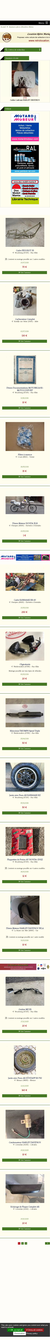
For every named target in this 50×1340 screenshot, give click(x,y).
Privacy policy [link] (32, 1333)
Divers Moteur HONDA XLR (25, 523)
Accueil (3, 27)
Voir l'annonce (25, 272)
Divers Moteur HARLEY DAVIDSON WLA (25, 928)
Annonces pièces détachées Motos (21, 27)
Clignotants (25, 664)
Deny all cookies (35, 1330)
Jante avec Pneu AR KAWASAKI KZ (25, 795)
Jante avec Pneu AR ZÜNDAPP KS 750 (25, 1078)
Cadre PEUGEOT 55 (25, 250)
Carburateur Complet (25, 319)
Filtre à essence (25, 454)
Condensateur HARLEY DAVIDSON (25, 1142)
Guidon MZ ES (25, 1009)
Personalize (19, 1333)
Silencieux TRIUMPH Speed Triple (25, 731)
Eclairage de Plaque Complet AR (25, 1207)
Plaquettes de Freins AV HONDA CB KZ (25, 859)
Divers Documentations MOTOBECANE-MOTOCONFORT (25, 389)
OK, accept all (16, 1330)
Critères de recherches (16, 50)
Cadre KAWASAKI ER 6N (25, 600)
